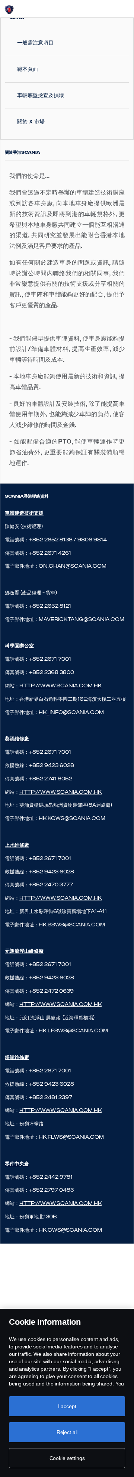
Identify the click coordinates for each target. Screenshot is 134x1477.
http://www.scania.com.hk (60, 792)
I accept (67, 1406)
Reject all (67, 1432)
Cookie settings (67, 1458)
